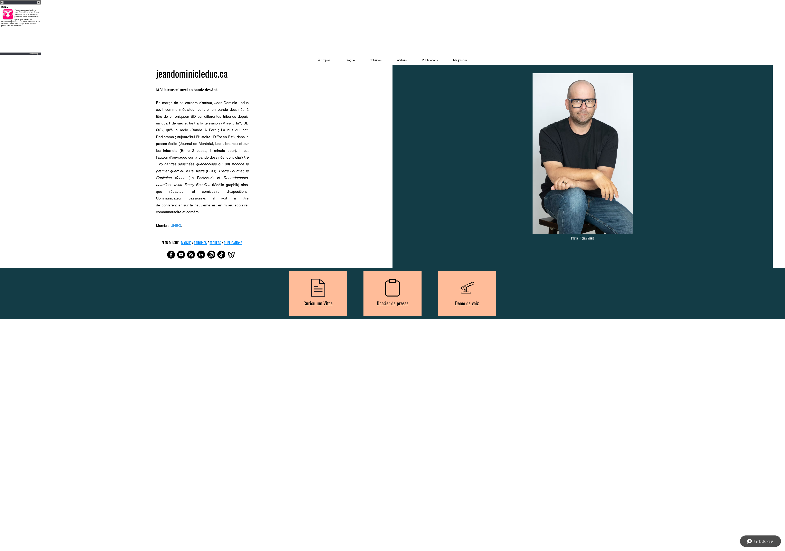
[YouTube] (181, 255)
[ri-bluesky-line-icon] (231, 255)
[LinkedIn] (201, 255)
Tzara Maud (587, 238)
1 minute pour (222, 150)
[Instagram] (211, 255)
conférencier (172, 205)
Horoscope (34, 54)
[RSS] (191, 255)
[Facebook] (171, 255)
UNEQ (175, 225)
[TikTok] (221, 255)
